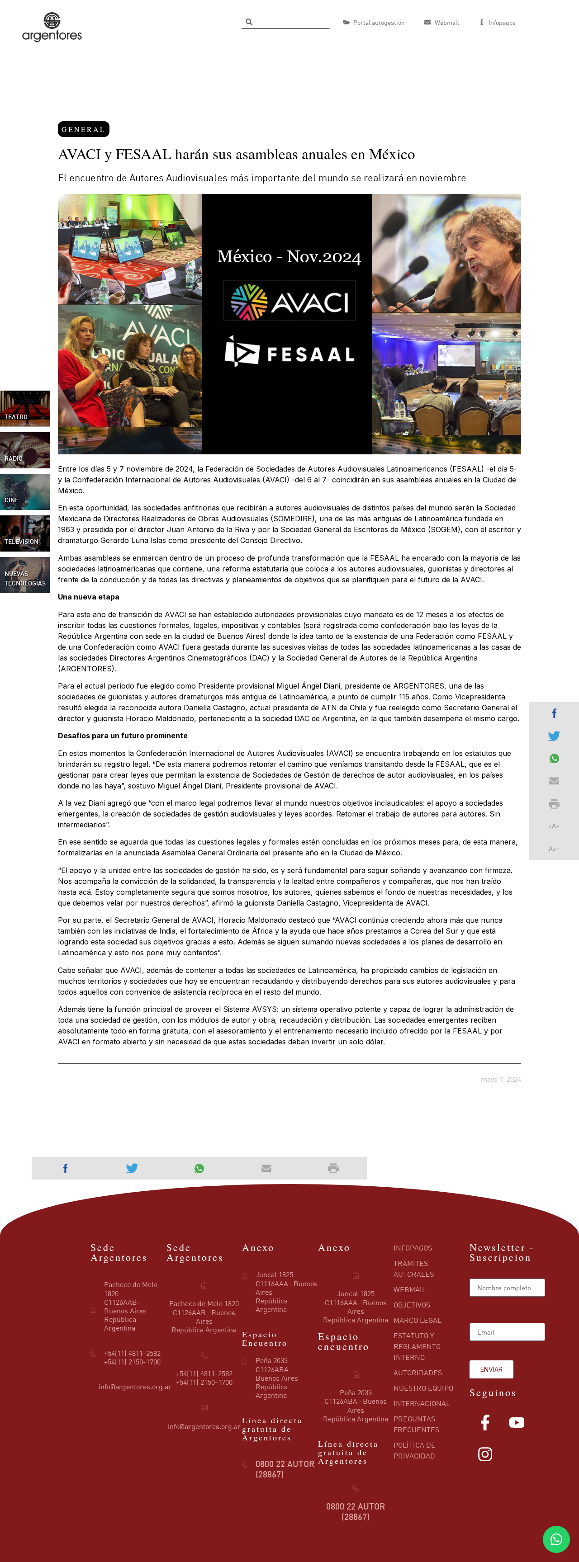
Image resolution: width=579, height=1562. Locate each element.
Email (479, 1319)
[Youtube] (517, 1422)
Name (479, 1275)
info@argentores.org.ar (135, 1386)
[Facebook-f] (485, 1422)
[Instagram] (485, 1454)
